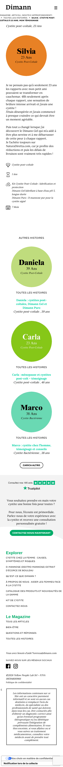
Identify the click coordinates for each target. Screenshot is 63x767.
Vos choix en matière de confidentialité (33, 758)
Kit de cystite (15, 600)
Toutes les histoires (19, 639)
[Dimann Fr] (18, 7)
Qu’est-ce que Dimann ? (21, 576)
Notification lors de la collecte (21, 763)
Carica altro (31, 465)
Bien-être (12, 627)
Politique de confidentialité (19, 682)
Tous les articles (17, 622)
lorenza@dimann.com (45, 653)
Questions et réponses (21, 633)
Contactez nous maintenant (31, 533)
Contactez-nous (16, 606)
